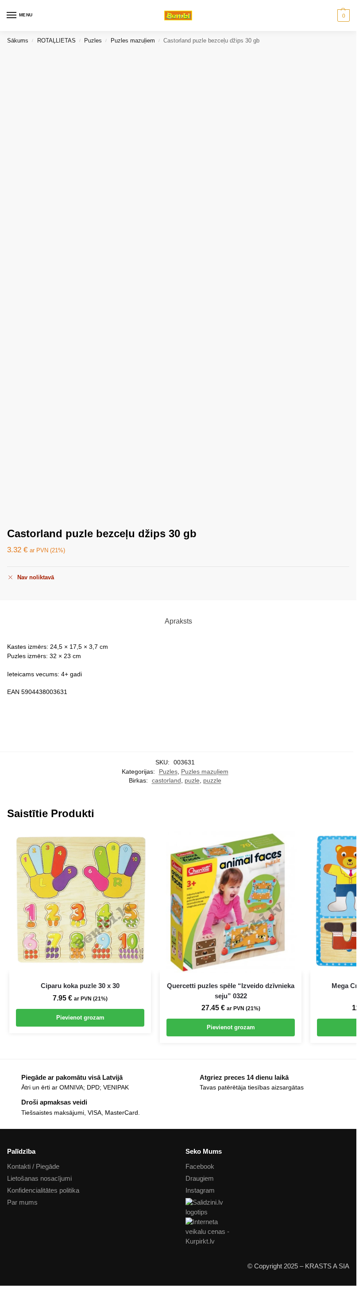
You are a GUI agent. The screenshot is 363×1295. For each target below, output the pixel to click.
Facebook (199, 1166)
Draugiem (199, 1178)
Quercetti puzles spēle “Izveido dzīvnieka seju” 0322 (230, 991)
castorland (166, 780)
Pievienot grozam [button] (80, 1017)
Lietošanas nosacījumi (39, 1178)
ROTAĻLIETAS (56, 40)
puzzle (212, 780)
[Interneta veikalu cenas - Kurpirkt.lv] (267, 1232)
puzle (192, 780)
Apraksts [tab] (178, 621)
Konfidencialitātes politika (43, 1190)
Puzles (93, 40)
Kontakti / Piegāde (33, 1166)
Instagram (200, 1190)
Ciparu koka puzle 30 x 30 (80, 985)
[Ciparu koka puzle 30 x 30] (80, 902)
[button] (342, 15)
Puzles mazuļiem (133, 40)
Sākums (17, 40)
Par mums (22, 1202)
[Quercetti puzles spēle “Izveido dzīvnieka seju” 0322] (230, 902)
